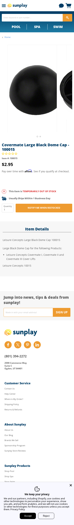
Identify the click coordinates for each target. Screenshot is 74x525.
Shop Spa (8, 476)
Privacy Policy (17, 509)
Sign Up (62, 312)
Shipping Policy (11, 404)
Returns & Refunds (13, 409)
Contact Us (9, 388)
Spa (37, 27)
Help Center (10, 393)
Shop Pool (9, 471)
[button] (10, 153)
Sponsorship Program (14, 445)
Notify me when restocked (44, 207)
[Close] (71, 485)
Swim (58, 27)
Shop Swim (9, 481)
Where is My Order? (13, 399)
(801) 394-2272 (15, 356)
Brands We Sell (11, 440)
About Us (8, 430)
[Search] (67, 17)
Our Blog (8, 435)
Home (7, 37)
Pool (16, 27)
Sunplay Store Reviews (15, 450)
